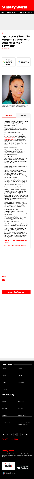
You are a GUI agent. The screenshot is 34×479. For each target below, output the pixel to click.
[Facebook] (9, 70)
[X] (17, 70)
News (3, 33)
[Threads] (30, 434)
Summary (23, 115)
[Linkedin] (13, 70)
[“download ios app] (23, 470)
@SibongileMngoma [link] (10, 138)
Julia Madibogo (8, 245)
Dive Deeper (9, 115)
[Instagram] (7, 434)
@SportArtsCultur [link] (9, 139)
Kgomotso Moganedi (20, 245)
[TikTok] (15, 434)
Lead (3, 279)
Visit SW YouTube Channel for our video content (15, 241)
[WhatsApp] (25, 70)
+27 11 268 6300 (11, 439)
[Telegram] (21, 70)
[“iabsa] (9, 470)
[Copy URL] (29, 70)
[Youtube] (26, 434)
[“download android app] (9, 475)
